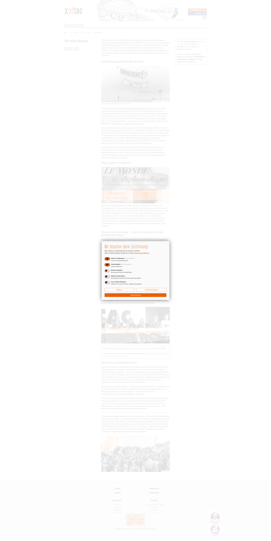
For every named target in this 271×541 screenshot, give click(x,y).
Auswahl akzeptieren (151, 290)
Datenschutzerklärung (141, 253)
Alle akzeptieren (135, 295)
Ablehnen (119, 290)
